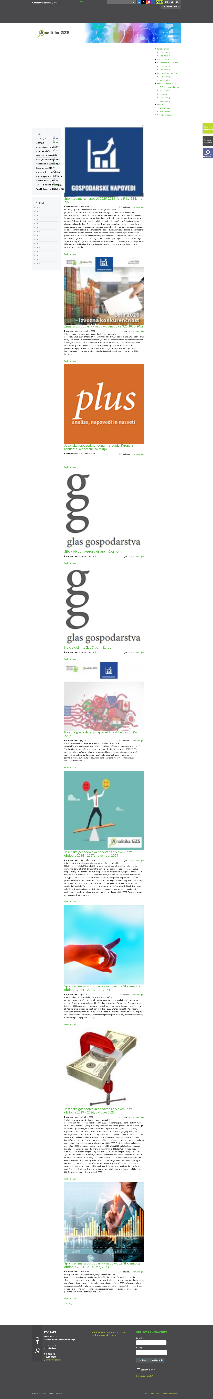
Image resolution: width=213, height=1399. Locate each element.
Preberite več (70, 254)
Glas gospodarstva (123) (47, 155)
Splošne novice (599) (45, 180)
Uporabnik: (140, 1338)
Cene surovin (163, 94)
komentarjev (138, 207)
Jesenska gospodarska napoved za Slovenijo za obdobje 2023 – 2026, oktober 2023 (98, 1111)
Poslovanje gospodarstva (168, 73)
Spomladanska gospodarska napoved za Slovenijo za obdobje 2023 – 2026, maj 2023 (102, 1265)
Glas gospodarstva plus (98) (48, 159)
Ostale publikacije (165, 115)
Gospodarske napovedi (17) (48, 163)
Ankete (160, 104)
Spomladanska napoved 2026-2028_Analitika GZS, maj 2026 (103, 200)
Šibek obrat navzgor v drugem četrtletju (93, 551)
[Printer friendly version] (143, 125)
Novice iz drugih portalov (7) (48, 172)
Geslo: (139, 1347)
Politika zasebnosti (170, 1393)
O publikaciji (165, 52)
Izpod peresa (163, 48)
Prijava (143, 1360)
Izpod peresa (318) (44, 168)
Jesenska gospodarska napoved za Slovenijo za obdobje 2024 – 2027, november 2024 (98, 854)
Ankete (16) (41, 138)
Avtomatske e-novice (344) (48, 147)
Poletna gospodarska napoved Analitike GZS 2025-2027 (100, 734)
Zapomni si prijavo (149, 1369)
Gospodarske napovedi (167, 62)
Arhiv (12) (40, 142)
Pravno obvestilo (152, 1393)
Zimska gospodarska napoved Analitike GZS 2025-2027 (103, 326)
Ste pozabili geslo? (144, 1376)
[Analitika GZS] (45, 2)
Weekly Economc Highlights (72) (50, 189)
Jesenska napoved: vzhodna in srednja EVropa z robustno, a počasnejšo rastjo (98, 447)
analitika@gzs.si (53, 1359)
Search (134, 2)
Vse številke (165, 55)
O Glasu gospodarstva (169, 87)
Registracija (157, 1360)
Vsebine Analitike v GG (166, 83)
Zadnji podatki (163, 59)
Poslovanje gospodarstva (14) (49, 176)
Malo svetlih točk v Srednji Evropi (88, 647)
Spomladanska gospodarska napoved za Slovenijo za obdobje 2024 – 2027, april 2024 (102, 988)
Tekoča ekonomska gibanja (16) (49, 184)
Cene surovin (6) (43, 151)
